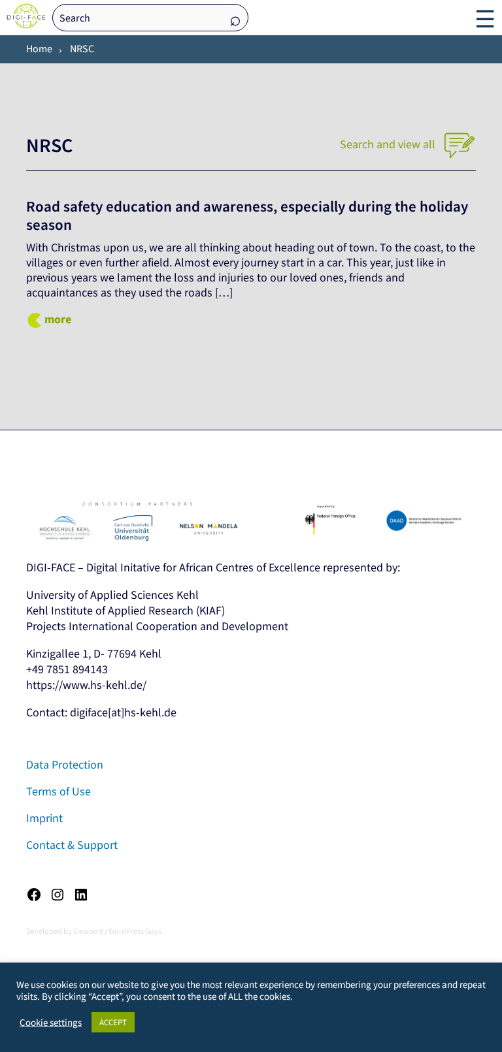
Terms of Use (58, 791)
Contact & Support (72, 844)
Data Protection (64, 764)
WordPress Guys (135, 931)
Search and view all (389, 143)
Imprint (44, 817)
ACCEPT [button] (113, 1022)
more (57, 319)
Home (39, 48)
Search (235, 18)
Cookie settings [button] (51, 1022)
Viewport (88, 931)
